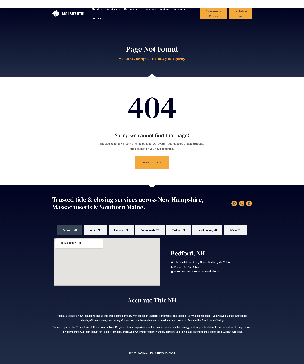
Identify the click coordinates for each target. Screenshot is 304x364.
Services (111, 9)
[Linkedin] (249, 203)
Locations (150, 9)
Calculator (179, 9)
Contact (96, 18)
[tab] (69, 230)
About (95, 9)
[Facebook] (234, 203)
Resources (130, 9)
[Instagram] (241, 203)
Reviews (164, 9)
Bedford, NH (188, 253)
